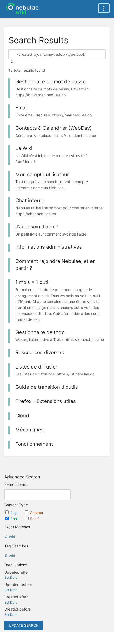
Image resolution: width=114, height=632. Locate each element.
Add (12, 536)
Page (15, 512)
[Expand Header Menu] (104, 8)
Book (15, 519)
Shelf (34, 519)
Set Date (10, 577)
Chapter (36, 512)
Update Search (24, 625)
